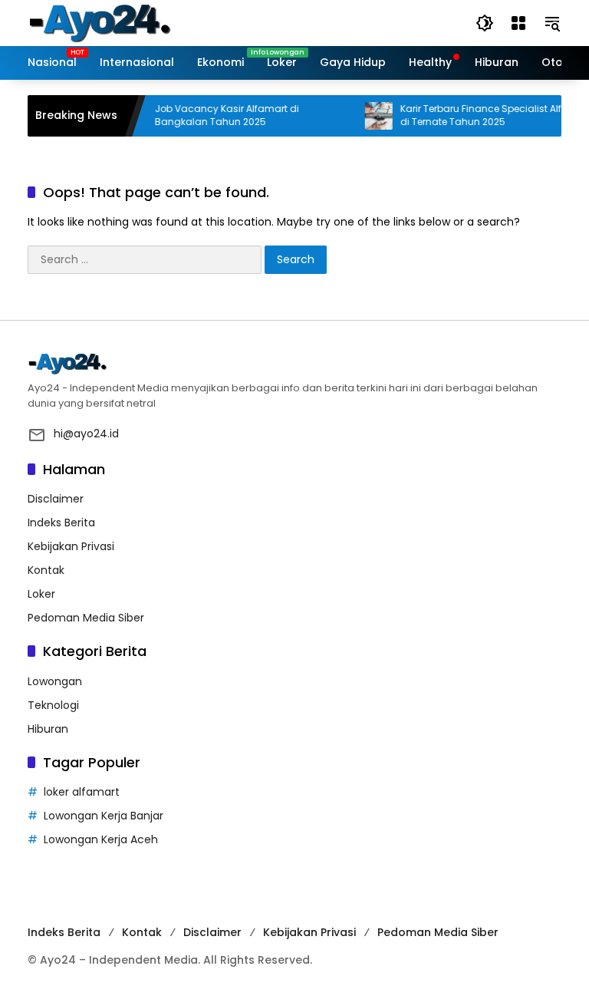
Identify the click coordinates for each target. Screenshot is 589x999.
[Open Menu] (518, 23)
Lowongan (55, 681)
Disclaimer (56, 498)
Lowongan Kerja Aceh (101, 839)
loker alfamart (82, 792)
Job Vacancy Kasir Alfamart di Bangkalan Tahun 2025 (218, 115)
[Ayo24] (116, 22)
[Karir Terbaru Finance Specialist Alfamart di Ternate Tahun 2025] (369, 116)
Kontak (46, 570)
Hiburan (48, 729)
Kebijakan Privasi (71, 546)
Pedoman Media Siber (86, 617)
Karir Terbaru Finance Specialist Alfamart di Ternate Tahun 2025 (486, 115)
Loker (41, 594)
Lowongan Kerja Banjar (103, 815)
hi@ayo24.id (86, 433)
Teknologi (53, 705)
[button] (484, 23)
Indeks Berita (61, 522)
